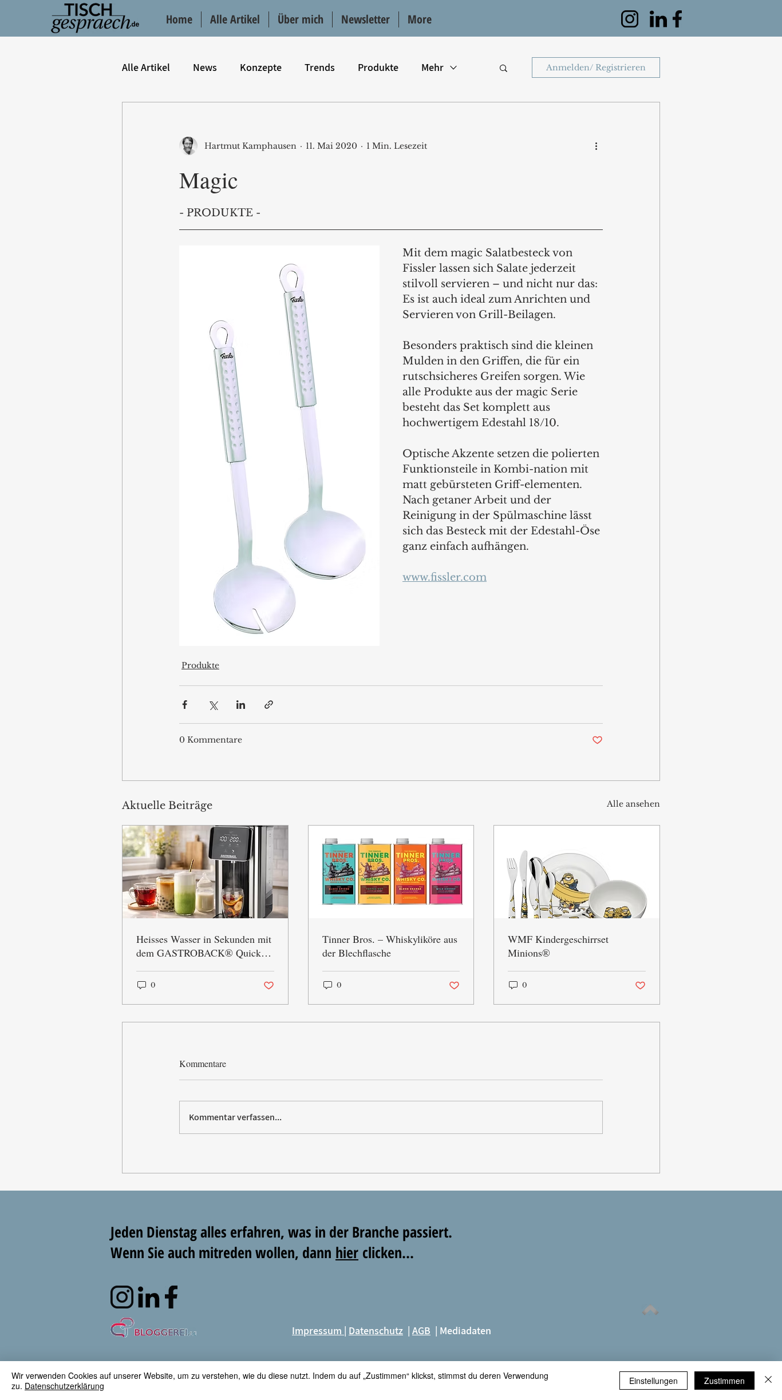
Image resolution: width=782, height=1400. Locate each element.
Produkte (378, 67)
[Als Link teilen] (268, 704)
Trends (320, 67)
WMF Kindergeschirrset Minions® (558, 945)
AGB (421, 1330)
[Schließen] (768, 1380)
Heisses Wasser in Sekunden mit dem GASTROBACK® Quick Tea (203, 945)
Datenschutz (376, 1330)
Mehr (432, 67)
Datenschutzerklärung (64, 1385)
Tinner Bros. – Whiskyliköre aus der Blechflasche (389, 945)
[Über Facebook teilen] (184, 704)
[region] (629, 19)
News (205, 67)
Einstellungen (653, 1380)
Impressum (318, 1330)
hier (346, 1252)
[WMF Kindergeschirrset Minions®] (576, 872)
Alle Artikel (146, 67)
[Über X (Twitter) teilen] (212, 704)
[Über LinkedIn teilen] (240, 704)
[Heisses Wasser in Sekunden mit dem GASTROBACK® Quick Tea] (205, 872)
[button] (503, 67)
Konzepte (261, 67)
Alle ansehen (633, 804)
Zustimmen (724, 1380)
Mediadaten (465, 1330)
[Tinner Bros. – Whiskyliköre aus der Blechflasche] (391, 872)
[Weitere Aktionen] (596, 146)
